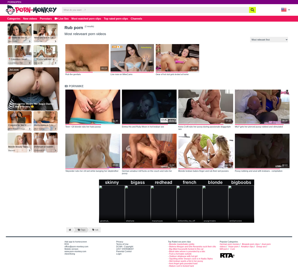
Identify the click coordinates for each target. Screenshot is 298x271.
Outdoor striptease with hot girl (183, 256)
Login (119, 254)
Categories (13, 18)
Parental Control (124, 251)
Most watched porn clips (86, 18)
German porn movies (229, 244)
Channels (136, 18)
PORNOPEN (14, 2)
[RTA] (227, 257)
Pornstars (46, 18)
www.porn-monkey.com (75, 251)
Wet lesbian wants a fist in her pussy (186, 261)
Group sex (261, 246)
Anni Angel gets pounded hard (183, 263)
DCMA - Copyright (124, 246)
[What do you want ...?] (252, 10)
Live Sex (63, 18)
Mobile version (71, 249)
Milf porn (224, 249)
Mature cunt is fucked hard (181, 266)
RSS (66, 244)
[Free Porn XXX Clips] (32, 14)
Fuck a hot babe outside (180, 254)
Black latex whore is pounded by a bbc (187, 251)
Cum (232, 249)
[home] (69, 229)
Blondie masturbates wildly (181, 244)
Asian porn (233, 246)
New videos (30, 18)
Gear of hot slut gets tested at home (172, 74)
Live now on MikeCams (121, 74)
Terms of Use (122, 244)
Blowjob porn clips (250, 244)
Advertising (69, 254)
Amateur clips (247, 246)
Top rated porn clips (116, 18)
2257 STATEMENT (125, 249)
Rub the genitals (73, 74)
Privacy (119, 242)
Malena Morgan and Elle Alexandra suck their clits (192, 246)
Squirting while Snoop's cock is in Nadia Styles (191, 259)
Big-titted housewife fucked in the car (186, 249)
